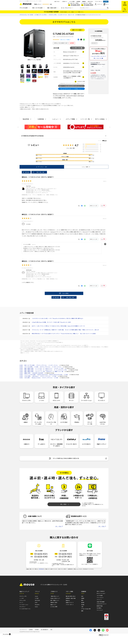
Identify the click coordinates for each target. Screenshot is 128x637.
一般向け (25, 422)
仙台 (82, 596)
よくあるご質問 (53, 606)
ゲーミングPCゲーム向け (38, 423)
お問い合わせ (90, 1)
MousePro (37, 604)
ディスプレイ (101, 400)
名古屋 (82, 604)
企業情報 (78, 1)
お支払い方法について (55, 598)
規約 (51, 629)
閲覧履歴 (125, 5)
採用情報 (37, 629)
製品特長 (26, 119)
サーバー (71, 400)
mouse (36, 596)
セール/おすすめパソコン (25, 608)
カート (107, 4)
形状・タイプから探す (37, 7)
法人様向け (106, 1)
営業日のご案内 (53, 602)
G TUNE (36, 598)
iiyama (36, 606)
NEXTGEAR (37, 600)
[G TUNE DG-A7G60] (22, 66)
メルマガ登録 (72, 1)
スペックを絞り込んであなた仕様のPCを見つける (66, 458)
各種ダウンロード (70, 602)
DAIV (36, 602)
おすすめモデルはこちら (64, 22)
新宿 (82, 600)
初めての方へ (57, 1)
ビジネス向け (64, 422)
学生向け (77, 422)
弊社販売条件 (41, 569)
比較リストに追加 (76, 30)
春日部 (82, 602)
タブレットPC (56, 400)
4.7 (76, 145)
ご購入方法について (54, 596)
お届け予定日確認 (100, 601)
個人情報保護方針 (44, 629)
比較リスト (125, 11)
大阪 (82, 606)
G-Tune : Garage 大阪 (85, 608)
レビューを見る (66, 39)
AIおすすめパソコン (103, 423)
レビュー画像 (86, 166)
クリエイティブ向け (51, 423)
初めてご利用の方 (100, 591)
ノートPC (41, 400)
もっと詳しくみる (76, 47)
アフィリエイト (100, 597)
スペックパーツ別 (89, 423)
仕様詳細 (41, 119)
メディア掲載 (70, 119)
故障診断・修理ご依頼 (70, 598)
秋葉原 (82, 598)
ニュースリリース (23, 629)
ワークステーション (86, 400)
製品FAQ (68, 600)
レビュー (55, 119)
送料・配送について (54, 600)
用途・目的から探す (52, 7)
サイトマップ (100, 610)
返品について (53, 604)
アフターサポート (98, 1)
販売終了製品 (100, 606)
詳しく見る (63, 504)
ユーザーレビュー (42, 166)
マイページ (99, 4)
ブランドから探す (24, 7)
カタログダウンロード (101, 603)
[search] (107, 7)
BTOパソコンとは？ (101, 593)
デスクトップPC (26, 400)
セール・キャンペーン (66, 7)
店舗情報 (84, 1)
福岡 (82, 610)
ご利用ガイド (64, 1)
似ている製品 (100, 119)
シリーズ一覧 (85, 119)
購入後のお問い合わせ (70, 596)
